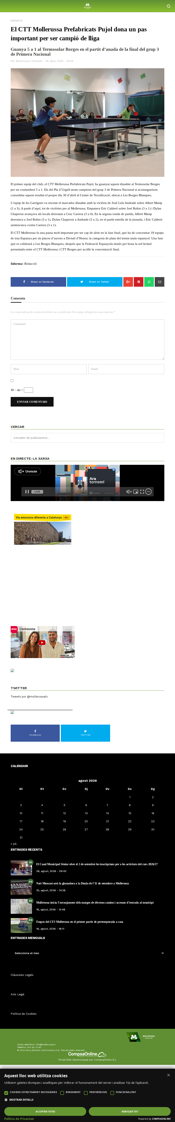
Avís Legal (17, 994)
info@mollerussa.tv (45, 1044)
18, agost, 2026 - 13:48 (50, 909)
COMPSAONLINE (161, 1118)
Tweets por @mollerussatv (29, 696)
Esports (16, 20)
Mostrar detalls (21, 1100)
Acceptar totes (45, 1111)
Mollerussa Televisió (29, 61)
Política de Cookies (23, 1013)
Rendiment (73, 1092)
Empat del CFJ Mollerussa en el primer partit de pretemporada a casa (79, 921)
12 (64, 813)
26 (64, 829)
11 (42, 813)
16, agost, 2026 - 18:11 (50, 928)
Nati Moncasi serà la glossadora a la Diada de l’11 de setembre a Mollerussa (82, 883)
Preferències (98, 1092)
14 (107, 813)
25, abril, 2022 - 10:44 (59, 61)
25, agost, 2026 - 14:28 (51, 890)
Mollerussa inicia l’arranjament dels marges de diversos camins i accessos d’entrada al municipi (95, 902)
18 (42, 821)
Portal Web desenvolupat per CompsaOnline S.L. (87, 1059)
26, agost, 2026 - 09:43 (51, 871)
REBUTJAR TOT (130, 1111)
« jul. (14, 843)
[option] (87, 123)
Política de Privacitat (19, 1119)
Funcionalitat (126, 1092)
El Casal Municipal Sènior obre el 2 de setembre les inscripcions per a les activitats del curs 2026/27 (97, 864)
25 (42, 829)
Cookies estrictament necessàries (33, 1092)
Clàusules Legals (22, 975)
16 (153, 813)
